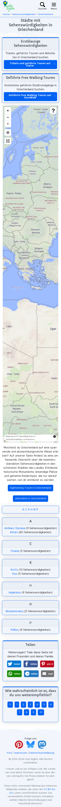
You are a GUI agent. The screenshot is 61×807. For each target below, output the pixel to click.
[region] (30, 274)
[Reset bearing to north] (7, 124)
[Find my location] (7, 132)
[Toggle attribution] (55, 436)
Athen (14, 532)
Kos (14, 573)
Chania (15, 551)
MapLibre (10, 436)
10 (41, 712)
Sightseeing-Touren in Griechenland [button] (30, 488)
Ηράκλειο (15, 592)
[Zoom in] (7, 110)
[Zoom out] (7, 117)
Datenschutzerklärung (41, 753)
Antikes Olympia (14, 528)
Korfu (14, 569)
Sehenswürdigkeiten (23, 14)
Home (6, 14)
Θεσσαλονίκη (14, 611)
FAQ (9, 753)
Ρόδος (15, 629)
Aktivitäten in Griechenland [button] (30, 498)
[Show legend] (53, 110)
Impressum (20, 753)
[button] (14, 664)
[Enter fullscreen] (7, 141)
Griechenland (45, 14)
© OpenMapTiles (25, 436)
